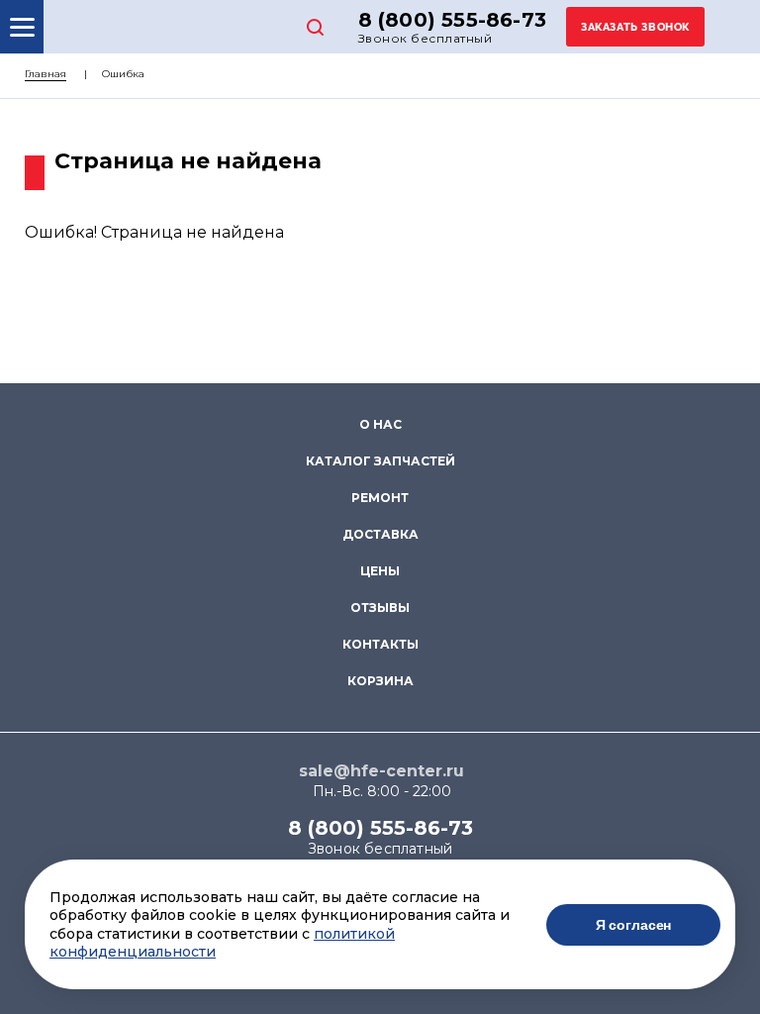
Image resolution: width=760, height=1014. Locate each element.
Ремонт (380, 497)
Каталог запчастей (380, 461)
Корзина (380, 680)
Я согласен (634, 925)
